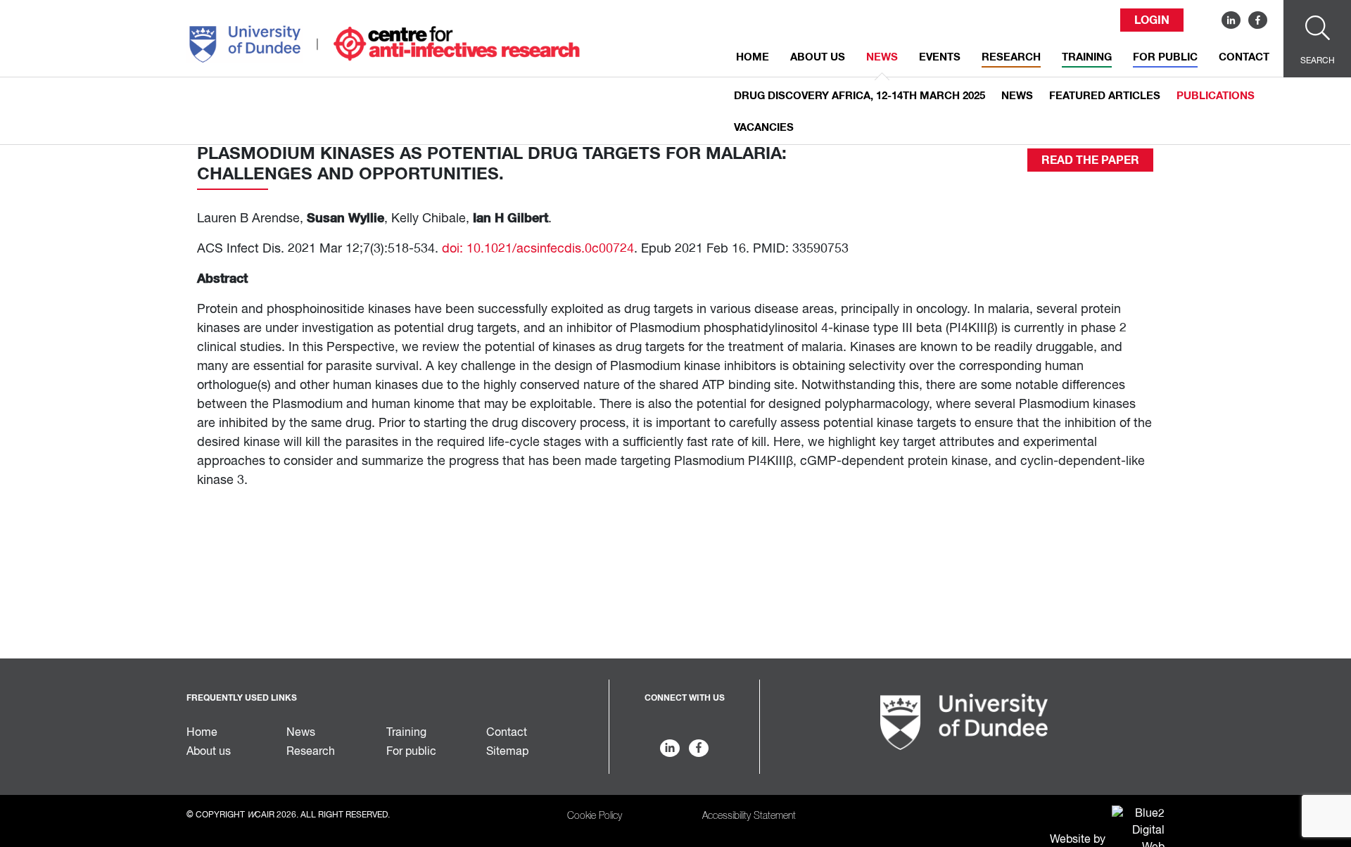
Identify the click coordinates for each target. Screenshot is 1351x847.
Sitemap (507, 752)
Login (1151, 20)
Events (939, 57)
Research (1011, 57)
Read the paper (1090, 160)
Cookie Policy (594, 816)
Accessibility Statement (749, 816)
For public (1165, 57)
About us (817, 57)
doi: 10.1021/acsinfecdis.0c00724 (538, 249)
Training (1087, 57)
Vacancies (764, 127)
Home (752, 57)
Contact (1244, 57)
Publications (1215, 96)
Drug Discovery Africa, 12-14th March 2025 (859, 96)
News (882, 57)
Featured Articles (1104, 96)
